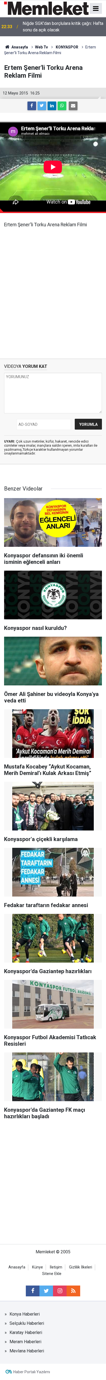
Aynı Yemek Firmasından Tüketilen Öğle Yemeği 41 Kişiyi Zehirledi (60, 26)
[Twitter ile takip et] (46, 1291)
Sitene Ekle (51, 1273)
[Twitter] (42, 106)
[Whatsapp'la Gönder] (62, 106)
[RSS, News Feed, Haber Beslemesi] (73, 1291)
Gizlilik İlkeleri (80, 1267)
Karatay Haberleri (26, 1332)
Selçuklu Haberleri (27, 1323)
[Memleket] (46, 8)
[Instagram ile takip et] (60, 1291)
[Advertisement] (53, 289)
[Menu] (96, 9)
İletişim (56, 1267)
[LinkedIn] (52, 106)
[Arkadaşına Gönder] (73, 106)
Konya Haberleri (25, 1314)
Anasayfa (16, 1267)
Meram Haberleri (25, 1341)
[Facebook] (31, 106)
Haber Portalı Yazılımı (31, 1372)
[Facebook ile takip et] (32, 1291)
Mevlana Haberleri (27, 1350)
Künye (37, 1267)
